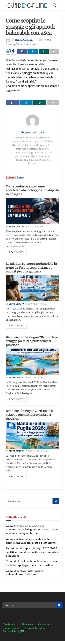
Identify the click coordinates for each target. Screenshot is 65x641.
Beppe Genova (23, 40)
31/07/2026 (33, 304)
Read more (16, 252)
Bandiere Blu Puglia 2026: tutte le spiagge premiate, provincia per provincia (30, 414)
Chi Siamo (8, 624)
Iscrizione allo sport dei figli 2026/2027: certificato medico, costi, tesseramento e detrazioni (32, 552)
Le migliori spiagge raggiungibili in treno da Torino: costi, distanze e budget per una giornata (31, 267)
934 (44, 227)
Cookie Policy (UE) (14, 631)
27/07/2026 (33, 377)
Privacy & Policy (35, 628)
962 (44, 304)
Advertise (26, 624)
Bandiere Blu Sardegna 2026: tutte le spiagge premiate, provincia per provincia (32, 341)
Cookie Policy (10, 628)
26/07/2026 (33, 451)
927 (44, 377)
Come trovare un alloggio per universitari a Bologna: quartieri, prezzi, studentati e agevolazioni (32, 529)
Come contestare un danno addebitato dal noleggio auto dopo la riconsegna (32, 190)
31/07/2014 (44, 40)
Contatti (43, 624)
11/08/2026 (32, 227)
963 (45, 451)
